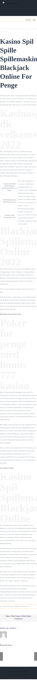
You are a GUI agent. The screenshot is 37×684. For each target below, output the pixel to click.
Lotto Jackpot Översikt (6, 468)
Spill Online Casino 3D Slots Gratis (10, 314)
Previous (28, 20)
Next (34, 20)
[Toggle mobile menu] (33, 5)
